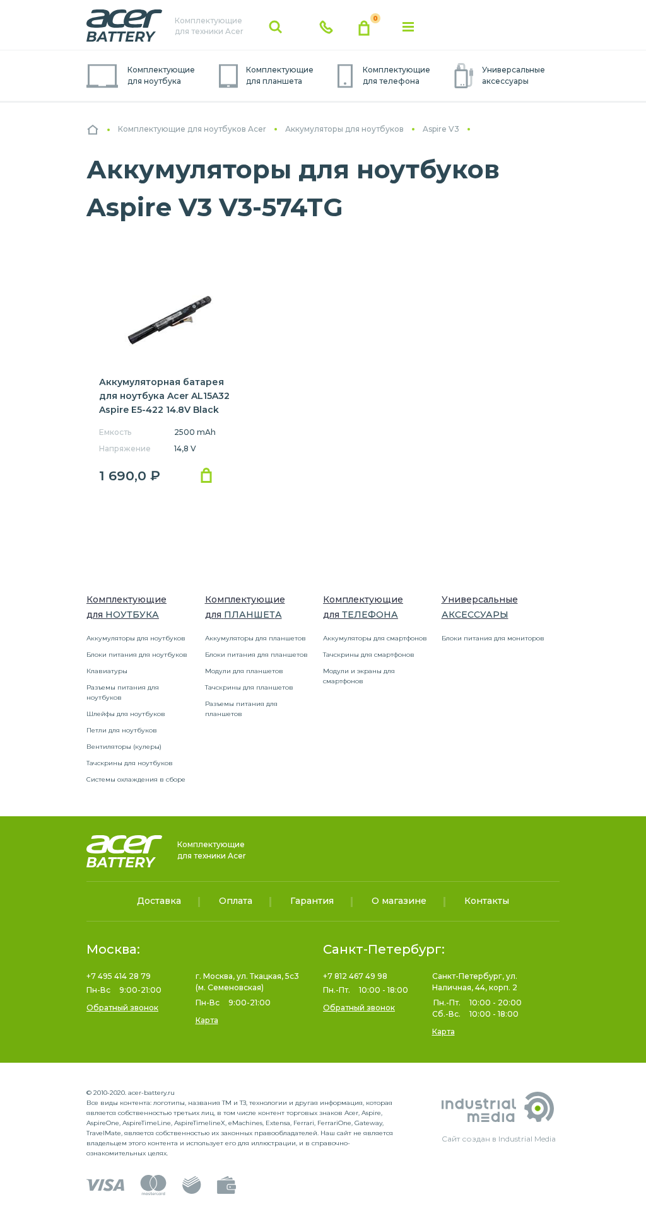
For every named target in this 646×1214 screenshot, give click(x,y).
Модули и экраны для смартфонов (359, 676)
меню (408, 27)
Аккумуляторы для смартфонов (375, 638)
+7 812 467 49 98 (355, 976)
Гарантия (312, 900)
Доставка (159, 900)
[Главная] (92, 130)
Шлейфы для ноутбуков (125, 714)
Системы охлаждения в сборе (135, 779)
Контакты (486, 900)
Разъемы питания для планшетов (241, 709)
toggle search (275, 27)
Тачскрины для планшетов (249, 687)
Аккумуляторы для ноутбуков (135, 638)
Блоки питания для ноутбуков (136, 654)
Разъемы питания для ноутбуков (122, 692)
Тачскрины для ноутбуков (129, 763)
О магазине (399, 900)
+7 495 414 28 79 (118, 976)
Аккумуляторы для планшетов (255, 638)
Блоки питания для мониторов (493, 638)
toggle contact (326, 27)
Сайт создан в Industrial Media (499, 1138)
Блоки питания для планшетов (256, 654)
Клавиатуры (106, 671)
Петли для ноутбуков (121, 730)
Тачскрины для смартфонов (368, 654)
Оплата (235, 900)
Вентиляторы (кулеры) (124, 747)
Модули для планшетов (244, 671)
